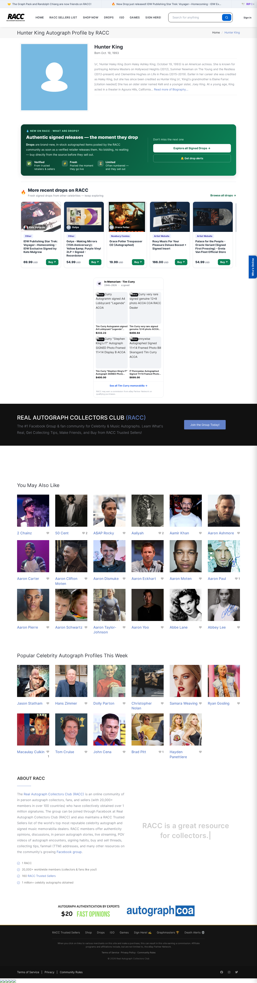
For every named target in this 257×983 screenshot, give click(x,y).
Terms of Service (110, 952)
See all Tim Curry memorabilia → (128, 385)
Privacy (49, 972)
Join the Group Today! (204, 424)
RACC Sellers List (63, 17)
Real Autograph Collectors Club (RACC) (54, 794)
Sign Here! (153, 17)
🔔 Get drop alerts (192, 158)
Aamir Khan (179, 533)
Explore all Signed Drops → (191, 148)
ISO (121, 17)
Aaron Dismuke (106, 578)
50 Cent (62, 533)
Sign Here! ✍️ (143, 932)
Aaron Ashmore (221, 533)
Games (135, 17)
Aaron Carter (28, 578)
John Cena (102, 752)
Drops (109, 17)
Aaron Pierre (27, 627)
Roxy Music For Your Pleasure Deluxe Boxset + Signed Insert (169, 245)
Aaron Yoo (140, 627)
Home (40, 17)
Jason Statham (29, 703)
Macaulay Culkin (30, 752)
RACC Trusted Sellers (42, 875)
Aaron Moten (181, 578)
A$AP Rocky (103, 533)
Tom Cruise (64, 752)
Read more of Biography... (171, 89)
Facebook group (69, 852)
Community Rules (146, 952)
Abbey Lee (217, 627)
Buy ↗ (52, 262)
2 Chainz (24, 533)
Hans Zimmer (66, 703)
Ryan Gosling (218, 703)
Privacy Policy (128, 952)
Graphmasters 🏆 (168, 932)
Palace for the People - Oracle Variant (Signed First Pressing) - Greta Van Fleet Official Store (210, 247)
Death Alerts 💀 (195, 932)
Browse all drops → (223, 195)
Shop (88, 932)
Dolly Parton (103, 703)
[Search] (226, 17)
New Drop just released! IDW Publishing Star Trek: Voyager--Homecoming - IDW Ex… (166, 4)
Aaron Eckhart (144, 578)
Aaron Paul (217, 578)
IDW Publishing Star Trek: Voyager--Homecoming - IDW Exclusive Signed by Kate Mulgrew (40, 247)
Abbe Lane (179, 627)
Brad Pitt (139, 752)
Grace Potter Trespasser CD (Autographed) (125, 243)
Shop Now (90, 17)
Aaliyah (138, 533)
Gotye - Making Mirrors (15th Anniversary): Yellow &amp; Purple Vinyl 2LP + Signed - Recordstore (83, 248)
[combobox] (196, 17)
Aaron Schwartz (69, 627)
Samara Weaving (184, 703)
